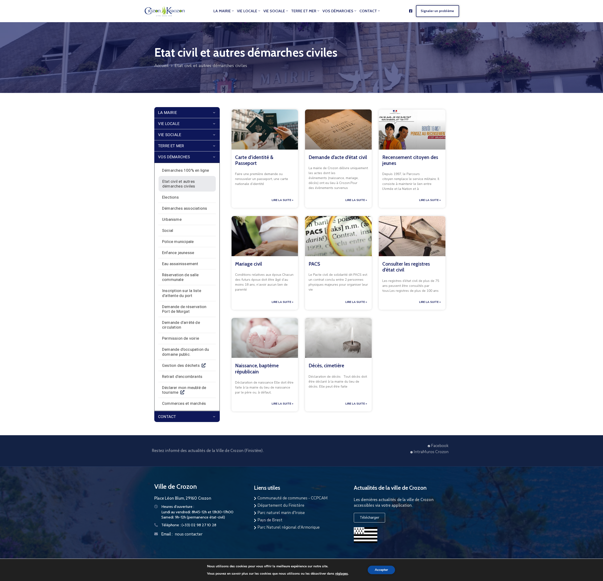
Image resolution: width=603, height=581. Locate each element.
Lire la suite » (282, 200)
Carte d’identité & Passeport (254, 160)
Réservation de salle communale (180, 277)
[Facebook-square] (411, 11)
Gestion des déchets (181, 365)
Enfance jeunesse (178, 252)
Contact (368, 11)
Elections (170, 197)
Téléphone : (188, 525)
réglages (341, 573)
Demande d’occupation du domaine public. (185, 351)
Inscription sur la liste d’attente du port (181, 293)
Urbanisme (172, 219)
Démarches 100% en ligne (185, 170)
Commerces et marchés (184, 403)
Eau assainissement (180, 263)
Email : (166, 534)
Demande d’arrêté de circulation (181, 325)
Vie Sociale (274, 11)
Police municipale (178, 241)
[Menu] (214, 113)
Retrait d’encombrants (182, 376)
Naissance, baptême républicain (257, 369)
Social (167, 230)
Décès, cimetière (326, 365)
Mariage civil (248, 264)
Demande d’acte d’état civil (338, 157)
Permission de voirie (180, 338)
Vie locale (247, 11)
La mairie (222, 11)
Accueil (161, 65)
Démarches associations (184, 208)
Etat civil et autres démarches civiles (178, 183)
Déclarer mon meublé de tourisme (184, 390)
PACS (314, 264)
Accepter (381, 570)
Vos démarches (337, 11)
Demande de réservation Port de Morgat (184, 309)
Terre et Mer (303, 11)
